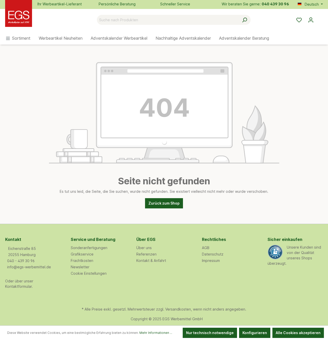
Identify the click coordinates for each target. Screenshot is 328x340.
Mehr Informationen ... (155, 333)
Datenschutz (212, 254)
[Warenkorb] (320, 18)
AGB (205, 248)
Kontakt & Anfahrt (151, 260)
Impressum (211, 260)
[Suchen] (245, 20)
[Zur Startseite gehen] (30, 19)
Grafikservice (82, 254)
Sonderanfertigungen (89, 248)
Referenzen (146, 254)
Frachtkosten (82, 260)
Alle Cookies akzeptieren (298, 333)
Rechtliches (214, 239)
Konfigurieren (254, 333)
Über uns (144, 248)
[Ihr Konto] (311, 20)
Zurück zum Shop (164, 203)
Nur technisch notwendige (210, 333)
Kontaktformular (18, 286)
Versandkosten (178, 309)
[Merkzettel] (299, 20)
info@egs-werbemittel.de (29, 267)
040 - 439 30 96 (21, 261)
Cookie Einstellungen (89, 273)
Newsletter (80, 267)
